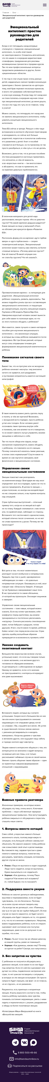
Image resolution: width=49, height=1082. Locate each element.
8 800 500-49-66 (27, 1052)
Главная (6, 12)
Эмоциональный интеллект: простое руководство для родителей (23, 16)
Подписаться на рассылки (27, 1065)
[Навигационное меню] (44, 5)
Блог (14, 12)
